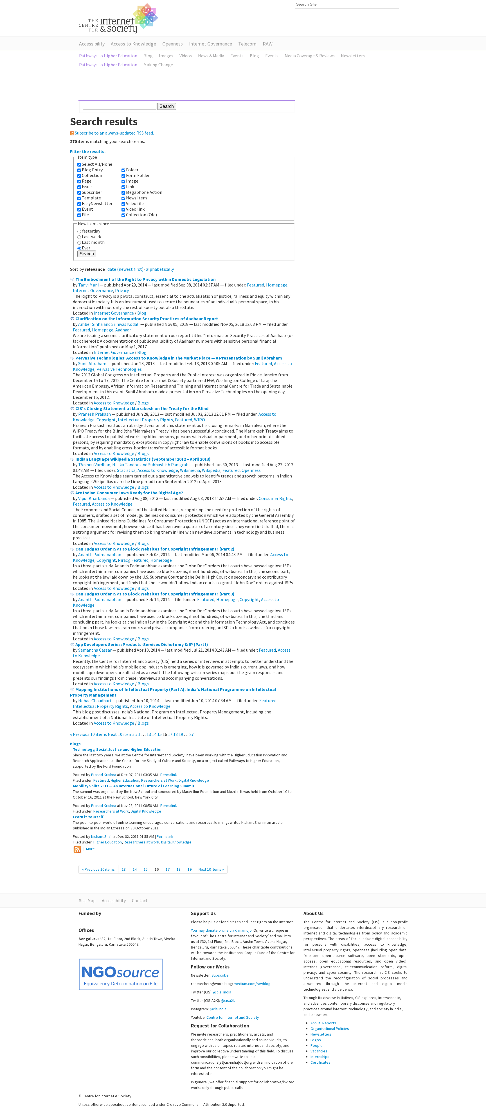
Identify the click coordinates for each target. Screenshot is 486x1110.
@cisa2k (228, 1000)
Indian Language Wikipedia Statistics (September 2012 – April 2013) (143, 459)
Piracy (123, 560)
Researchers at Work (159, 780)
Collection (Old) (141, 214)
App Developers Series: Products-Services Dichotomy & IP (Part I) (141, 644)
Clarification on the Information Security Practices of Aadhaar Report (146, 318)
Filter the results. (87, 151)
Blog (142, 313)
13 (149, 734)
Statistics (126, 470)
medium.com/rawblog (252, 983)
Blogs (143, 403)
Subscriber (92, 192)
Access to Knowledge (133, 43)
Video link (135, 209)
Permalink (168, 774)
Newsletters (320, 1034)
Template (91, 198)
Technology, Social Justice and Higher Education (118, 749)
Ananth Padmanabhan (99, 554)
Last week (91, 236)
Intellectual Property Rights (145, 419)
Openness (172, 43)
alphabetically (160, 269)
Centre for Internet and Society (232, 1017)
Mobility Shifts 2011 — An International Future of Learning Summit (134, 785)
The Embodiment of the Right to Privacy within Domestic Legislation (145, 279)
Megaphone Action (144, 192)
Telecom (247, 43)
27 (191, 734)
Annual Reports (323, 1022)
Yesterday (91, 231)
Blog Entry (92, 169)
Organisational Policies (329, 1028)
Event (87, 209)
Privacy (122, 290)
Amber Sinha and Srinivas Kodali (109, 324)
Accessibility (92, 43)
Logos (315, 1039)
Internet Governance (210, 43)
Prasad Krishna (103, 774)
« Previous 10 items (89, 734)
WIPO (199, 419)
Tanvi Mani (88, 285)
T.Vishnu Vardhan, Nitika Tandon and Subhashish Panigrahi (134, 464)
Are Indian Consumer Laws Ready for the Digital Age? (129, 492)
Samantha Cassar (95, 650)
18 (175, 734)
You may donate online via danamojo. (222, 930)
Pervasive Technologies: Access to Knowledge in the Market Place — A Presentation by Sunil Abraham (178, 358)
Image (132, 181)
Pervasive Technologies (119, 369)
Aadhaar (123, 330)
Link (130, 186)
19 (181, 734)
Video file (135, 203)
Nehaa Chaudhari (94, 700)
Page (86, 181)
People (316, 1045)
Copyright (106, 419)
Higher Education (125, 780)
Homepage (276, 285)
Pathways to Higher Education (108, 55)
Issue (87, 186)
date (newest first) (125, 269)
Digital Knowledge (194, 780)
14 (154, 734)
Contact (140, 900)
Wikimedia (190, 470)
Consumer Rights (275, 498)
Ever (86, 248)
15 (159, 734)
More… (92, 849)
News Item (136, 198)
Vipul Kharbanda (94, 498)
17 (170, 734)
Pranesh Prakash (94, 414)
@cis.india (218, 1008)
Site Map (87, 900)
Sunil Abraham (92, 363)
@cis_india (222, 992)
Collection (92, 175)
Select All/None (97, 164)
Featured (255, 285)
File (85, 214)
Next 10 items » (123, 734)
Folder (132, 169)
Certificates (320, 1062)
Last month (93, 242)
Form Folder (138, 175)
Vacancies (318, 1051)
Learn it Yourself (88, 816)
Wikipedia (211, 470)
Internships (319, 1056)
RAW (268, 43)
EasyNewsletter (97, 203)
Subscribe (220, 975)
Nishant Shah (101, 836)
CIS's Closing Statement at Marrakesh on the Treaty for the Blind (141, 408)
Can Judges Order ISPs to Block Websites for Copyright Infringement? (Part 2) (155, 549)
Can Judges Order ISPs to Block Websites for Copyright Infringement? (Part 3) (155, 594)
